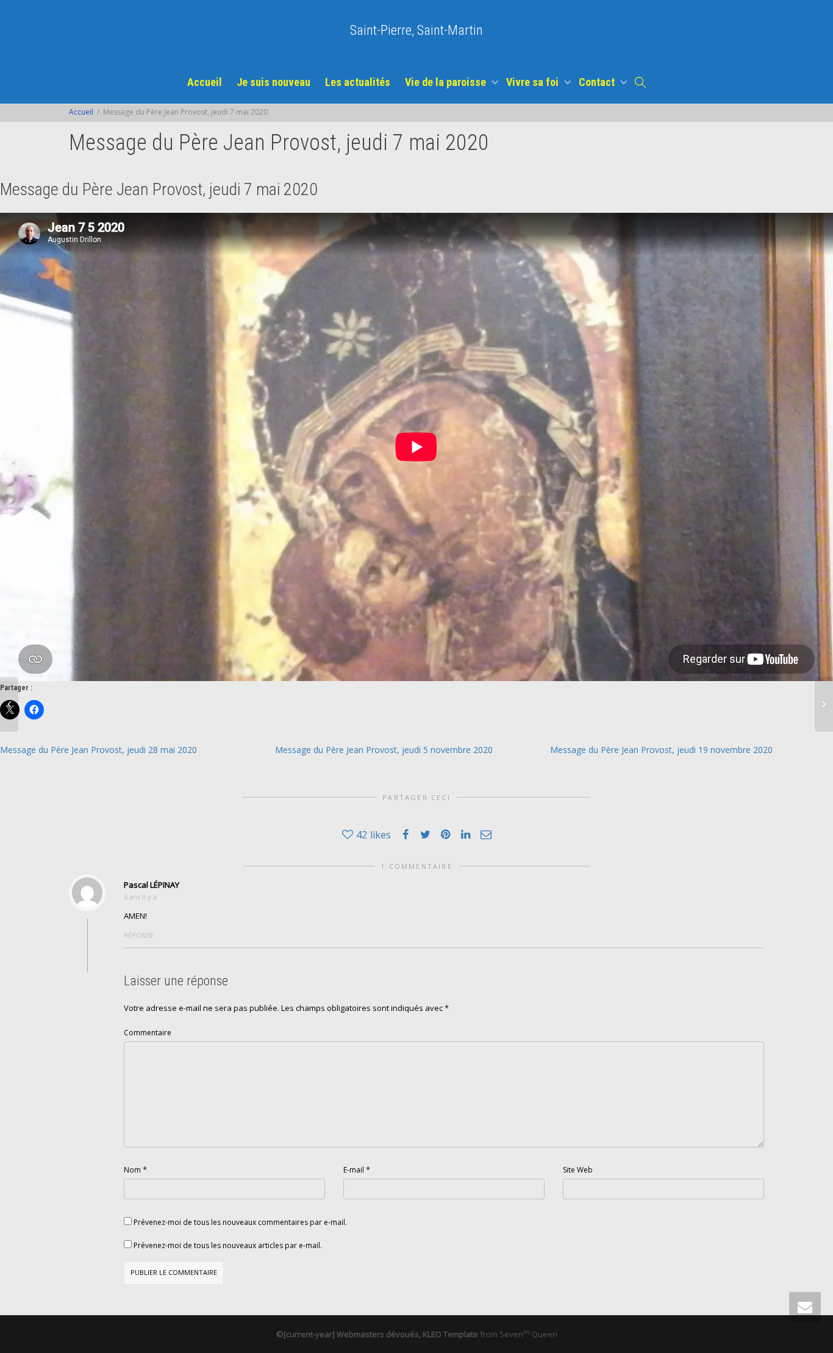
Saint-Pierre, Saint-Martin (416, 30)
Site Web (578, 1170)
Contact (598, 82)
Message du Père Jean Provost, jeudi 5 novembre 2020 (384, 749)
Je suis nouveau (273, 82)
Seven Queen (528, 1334)
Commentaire (147, 1032)
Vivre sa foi (533, 82)
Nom (132, 1170)
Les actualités (357, 82)
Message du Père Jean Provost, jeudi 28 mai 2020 (98, 749)
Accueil (204, 82)
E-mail (353, 1170)
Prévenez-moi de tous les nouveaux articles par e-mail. (228, 1245)
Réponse (139, 935)
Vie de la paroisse (446, 82)
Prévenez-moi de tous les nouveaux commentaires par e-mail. (240, 1222)
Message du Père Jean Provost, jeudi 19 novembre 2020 (661, 749)
